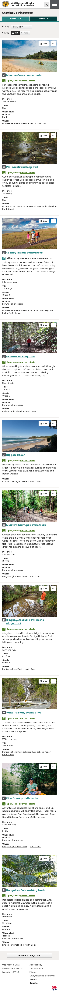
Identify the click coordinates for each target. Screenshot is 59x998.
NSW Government (11, 968)
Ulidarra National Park (12, 411)
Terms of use (36, 968)
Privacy (33, 972)
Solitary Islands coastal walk (24, 252)
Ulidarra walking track (20, 356)
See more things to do (29, 955)
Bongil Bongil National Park (14, 576)
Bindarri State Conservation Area (17, 206)
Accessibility (36, 964)
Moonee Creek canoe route (24, 75)
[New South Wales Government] (54, 988)
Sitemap (34, 979)
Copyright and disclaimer (42, 975)
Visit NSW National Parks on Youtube (16, 993)
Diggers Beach (15, 455)
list (16, 33)
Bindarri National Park (44, 206)
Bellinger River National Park (36, 752)
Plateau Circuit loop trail (22, 167)
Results (14, 18)
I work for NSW (9, 972)
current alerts (27, 80)
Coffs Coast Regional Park (14, 481)
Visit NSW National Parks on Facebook (4, 993)
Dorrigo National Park (12, 669)
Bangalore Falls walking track (25, 890)
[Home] (5, 4)
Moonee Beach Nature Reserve (17, 123)
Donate (34, 983)
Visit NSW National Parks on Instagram (10, 993)
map (26, 33)
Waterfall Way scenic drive (23, 712)
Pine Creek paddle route (22, 798)
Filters (42, 18)
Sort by (5, 27)
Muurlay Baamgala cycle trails (26, 525)
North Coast (40, 123)
